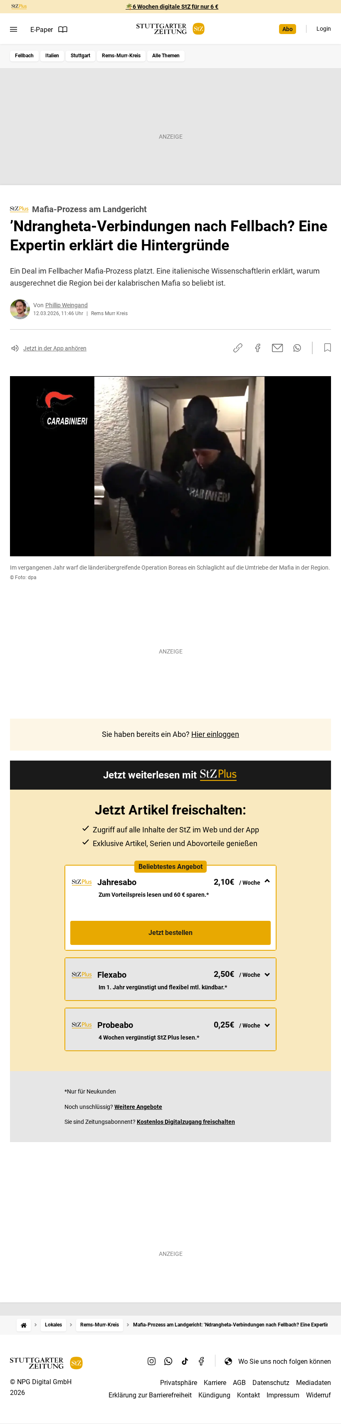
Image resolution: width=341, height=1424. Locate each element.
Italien (52, 56)
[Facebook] (201, 1361)
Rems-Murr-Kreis (121, 56)
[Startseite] (24, 1325)
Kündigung (214, 1395)
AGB (239, 1383)
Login (323, 28)
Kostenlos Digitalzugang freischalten (186, 1121)
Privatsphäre (178, 1383)
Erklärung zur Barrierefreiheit (150, 1395)
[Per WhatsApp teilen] (297, 348)
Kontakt (248, 1395)
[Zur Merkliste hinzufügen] (325, 348)
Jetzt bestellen (170, 933)
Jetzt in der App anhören (54, 348)
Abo (287, 29)
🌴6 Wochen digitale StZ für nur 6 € (172, 6)
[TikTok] (185, 1361)
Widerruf (318, 1395)
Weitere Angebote (138, 1106)
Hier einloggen (215, 734)
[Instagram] (151, 1361)
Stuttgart (80, 56)
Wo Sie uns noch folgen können (284, 1361)
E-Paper (41, 30)
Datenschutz (270, 1383)
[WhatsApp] (168, 1361)
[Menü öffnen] (13, 29)
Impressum (283, 1395)
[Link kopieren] (238, 348)
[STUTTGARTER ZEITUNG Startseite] (170, 29)
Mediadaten (313, 1383)
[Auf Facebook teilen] (258, 348)
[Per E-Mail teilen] (277, 348)
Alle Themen (166, 56)
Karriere (215, 1383)
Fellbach (24, 56)
